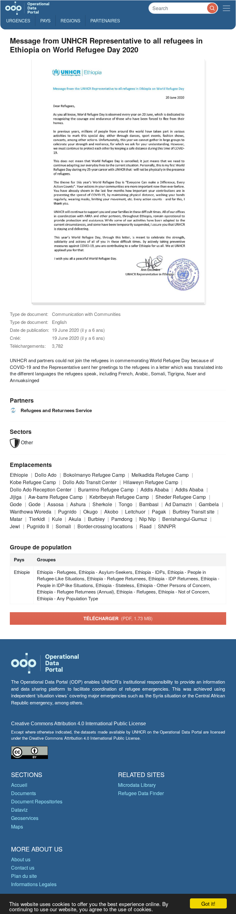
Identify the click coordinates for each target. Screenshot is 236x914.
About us (20, 859)
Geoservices (24, 817)
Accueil (19, 784)
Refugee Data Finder (141, 793)
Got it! (208, 903)
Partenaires (105, 20)
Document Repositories (36, 801)
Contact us (22, 867)
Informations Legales (34, 884)
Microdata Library (137, 784)
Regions (70, 20)
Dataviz (19, 809)
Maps (17, 826)
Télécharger (117, 618)
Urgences (18, 20)
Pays (45, 20)
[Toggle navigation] (226, 8)
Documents (23, 793)
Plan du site (24, 875)
